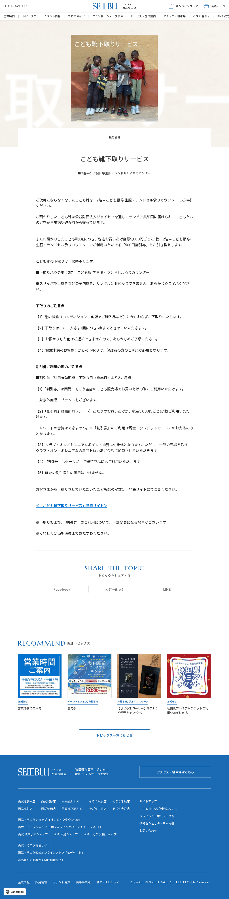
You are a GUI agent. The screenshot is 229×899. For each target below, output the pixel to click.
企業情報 (24, 882)
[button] (214, 6)
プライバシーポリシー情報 (157, 816)
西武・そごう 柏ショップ (100, 834)
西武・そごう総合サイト (34, 845)
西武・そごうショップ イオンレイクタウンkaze (49, 819)
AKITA (127, 4)
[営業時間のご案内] (40, 684)
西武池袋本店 (26, 801)
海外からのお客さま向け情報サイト (41, 860)
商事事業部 (83, 882)
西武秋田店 (129, 7)
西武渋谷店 (48, 801)
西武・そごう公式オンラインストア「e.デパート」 (51, 852)
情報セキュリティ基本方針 (157, 823)
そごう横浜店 (97, 801)
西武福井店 (25, 808)
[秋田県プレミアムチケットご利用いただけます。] (189, 684)
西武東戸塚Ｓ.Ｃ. (72, 808)
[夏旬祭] (90, 684)
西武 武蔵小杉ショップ (33, 834)
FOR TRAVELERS (16, 6)
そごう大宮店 (121, 808)
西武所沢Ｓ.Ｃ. (70, 801)
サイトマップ (148, 801)
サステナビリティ (107, 882)
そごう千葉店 (121, 801)
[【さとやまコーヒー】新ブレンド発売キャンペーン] (139, 684)
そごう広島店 (97, 808)
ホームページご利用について (158, 808)
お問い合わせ (148, 830)
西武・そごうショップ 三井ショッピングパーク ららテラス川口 (59, 827)
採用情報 (41, 882)
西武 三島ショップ (66, 834)
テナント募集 (61, 882)
